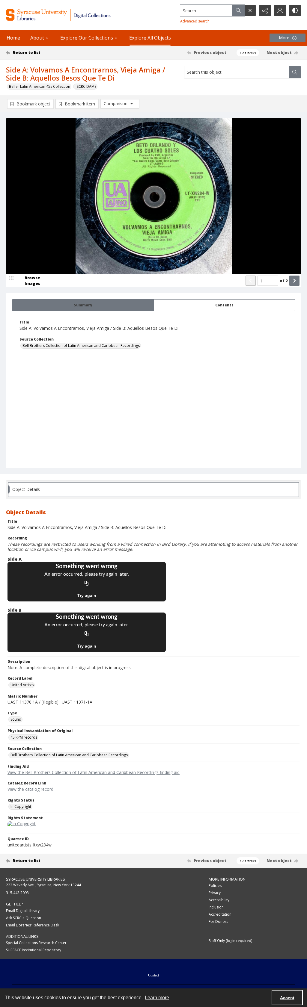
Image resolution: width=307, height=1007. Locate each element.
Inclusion (216, 907)
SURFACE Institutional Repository (33, 949)
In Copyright (20, 806)
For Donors (218, 921)
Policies (215, 885)
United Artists (22, 684)
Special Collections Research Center (36, 942)
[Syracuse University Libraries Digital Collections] (71, 15)
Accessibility (219, 899)
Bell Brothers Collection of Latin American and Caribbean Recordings (81, 345)
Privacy (215, 892)
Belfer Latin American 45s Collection (39, 86)
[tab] (83, 305)
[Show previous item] (251, 281)
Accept (287, 997)
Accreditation (220, 914)
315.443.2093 (17, 892)
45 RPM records (23, 737)
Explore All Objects (150, 37)
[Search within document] (295, 72)
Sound (15, 719)
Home (13, 37)
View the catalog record (30, 789)
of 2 (284, 280)
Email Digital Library (23, 910)
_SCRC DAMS (85, 86)
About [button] (37, 37)
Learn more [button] (157, 997)
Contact (153, 975)
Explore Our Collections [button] (86, 37)
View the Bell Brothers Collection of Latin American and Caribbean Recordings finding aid (93, 772)
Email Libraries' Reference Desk (32, 925)
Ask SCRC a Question (23, 917)
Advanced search (195, 21)
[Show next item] (294, 281)
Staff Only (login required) (230, 940)
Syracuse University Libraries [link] (35, 879)
